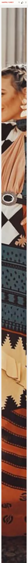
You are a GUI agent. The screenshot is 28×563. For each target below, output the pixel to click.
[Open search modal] (19, 2)
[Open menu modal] (25, 2)
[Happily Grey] (7, 2)
